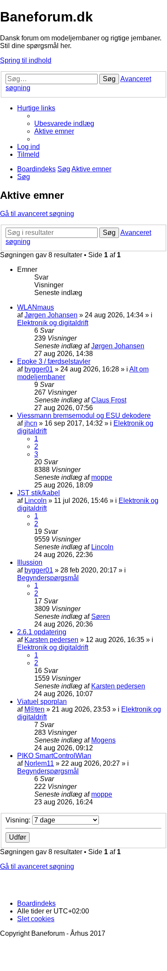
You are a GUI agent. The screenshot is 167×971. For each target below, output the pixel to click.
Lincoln (35, 500)
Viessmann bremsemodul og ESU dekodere (84, 415)
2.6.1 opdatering (41, 632)
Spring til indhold (25, 60)
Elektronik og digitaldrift (52, 322)
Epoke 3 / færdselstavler (53, 361)
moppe (101, 477)
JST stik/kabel (38, 492)
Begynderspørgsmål (48, 577)
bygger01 (38, 369)
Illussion (29, 562)
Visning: (19, 820)
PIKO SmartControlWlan (54, 755)
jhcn (30, 423)
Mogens (103, 740)
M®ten (34, 709)
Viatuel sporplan (42, 701)
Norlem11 (39, 763)
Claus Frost (108, 400)
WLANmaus (35, 307)
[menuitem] (64, 123)
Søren (100, 616)
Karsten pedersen (51, 639)
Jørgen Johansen (51, 315)
